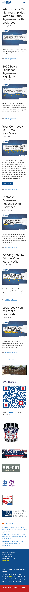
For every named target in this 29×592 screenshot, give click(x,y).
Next (14, 359)
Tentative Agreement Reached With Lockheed (11, 202)
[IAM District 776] (6, 2)
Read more (7, 183)
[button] (17, 2)
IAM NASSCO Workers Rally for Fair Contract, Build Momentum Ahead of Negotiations (14, 536)
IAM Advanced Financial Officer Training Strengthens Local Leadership (12, 543)
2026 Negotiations (11, 59)
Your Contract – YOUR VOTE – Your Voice (12, 130)
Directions (5, 560)
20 (10, 359)
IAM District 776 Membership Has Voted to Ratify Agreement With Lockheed (13, 15)
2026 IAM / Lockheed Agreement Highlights (9, 71)
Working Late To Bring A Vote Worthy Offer (13, 258)
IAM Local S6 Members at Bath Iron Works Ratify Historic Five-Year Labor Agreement (14, 530)
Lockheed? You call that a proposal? (12, 311)
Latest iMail (8, 523)
